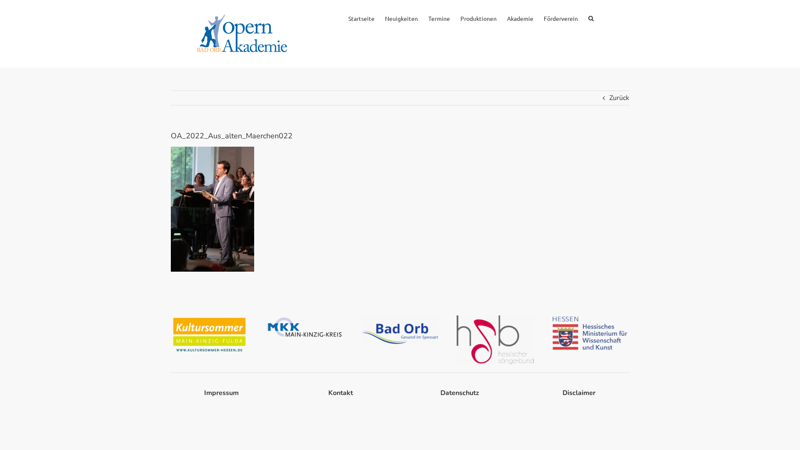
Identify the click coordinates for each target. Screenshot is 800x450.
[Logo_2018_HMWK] (590, 318)
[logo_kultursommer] (209, 318)
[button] (591, 17)
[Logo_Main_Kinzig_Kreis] (304, 318)
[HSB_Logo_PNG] (495, 318)
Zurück (619, 97)
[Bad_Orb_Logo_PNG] (400, 318)
